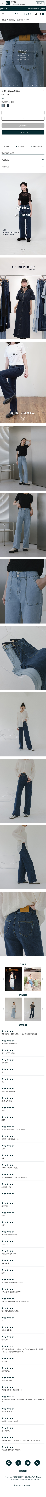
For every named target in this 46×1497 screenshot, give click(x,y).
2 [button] (9, 85)
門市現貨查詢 (23, 132)
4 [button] (17, 85)
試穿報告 (21, 146)
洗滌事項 (5, 167)
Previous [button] (3, 979)
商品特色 (5, 160)
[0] (40, 14)
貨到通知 (23, 126)
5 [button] (21, 85)
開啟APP (40, 3)
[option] (23, 55)
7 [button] (28, 85)
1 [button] (5, 85)
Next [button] (42, 979)
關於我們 (23, 1471)
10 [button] (40, 85)
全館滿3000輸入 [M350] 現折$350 (27, 9)
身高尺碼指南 (37, 146)
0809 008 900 (26, 1485)
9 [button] (36, 85)
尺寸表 (6, 146)
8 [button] (32, 85)
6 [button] (25, 85)
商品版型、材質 (8, 153)
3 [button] (13, 85)
